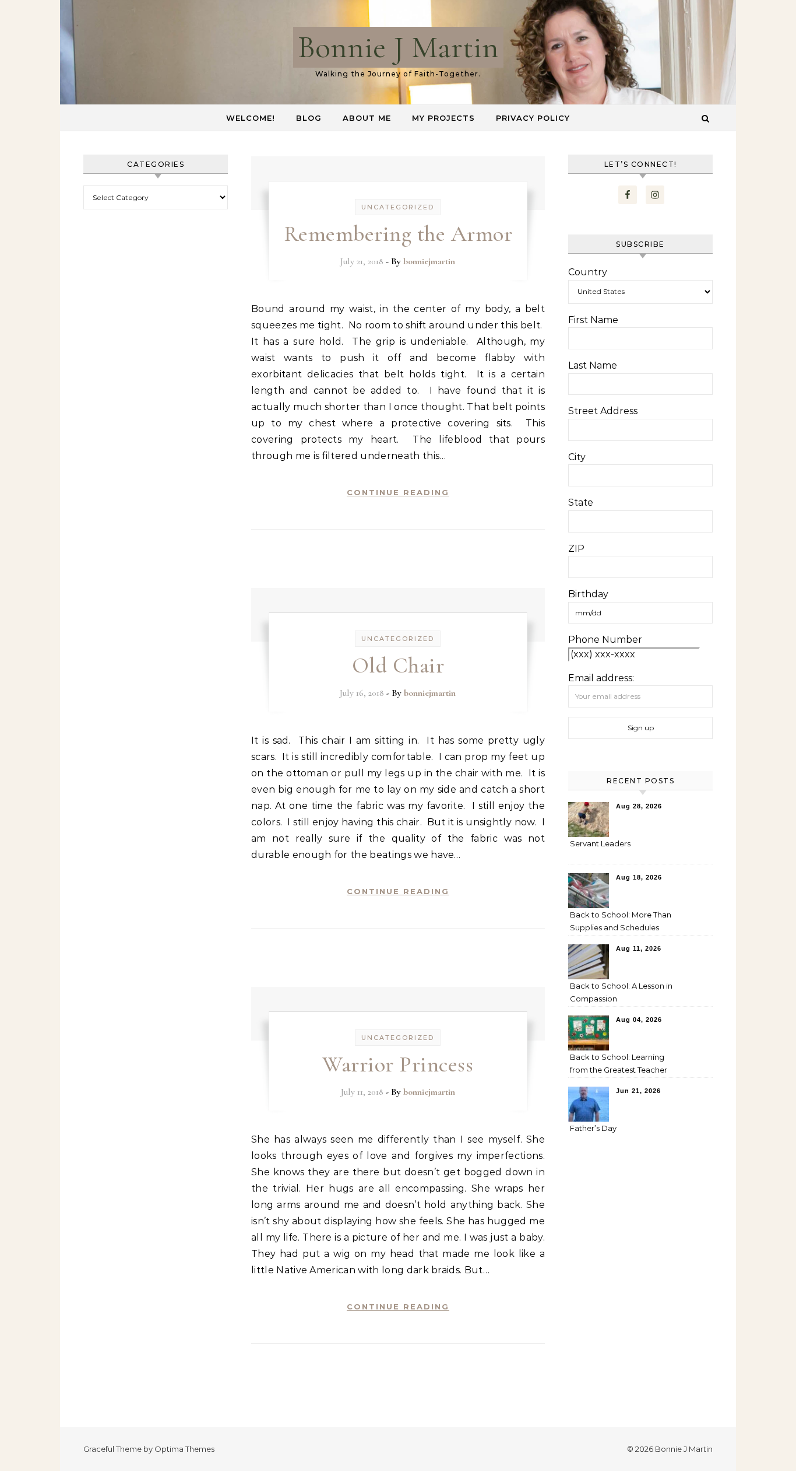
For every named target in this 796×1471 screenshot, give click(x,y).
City (577, 457)
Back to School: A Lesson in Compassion (621, 992)
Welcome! (250, 117)
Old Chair (398, 665)
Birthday (588, 594)
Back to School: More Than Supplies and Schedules (620, 921)
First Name (593, 319)
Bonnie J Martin (398, 47)
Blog (309, 117)
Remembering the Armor (398, 233)
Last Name (592, 365)
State (580, 502)
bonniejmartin (429, 261)
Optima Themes (184, 1449)
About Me (367, 117)
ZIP (576, 548)
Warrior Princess (397, 1064)
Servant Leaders (600, 843)
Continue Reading (398, 492)
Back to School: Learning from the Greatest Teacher (618, 1063)
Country (587, 272)
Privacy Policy (533, 117)
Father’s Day (593, 1128)
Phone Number (605, 639)
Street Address (602, 410)
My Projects (443, 117)
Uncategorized (397, 207)
